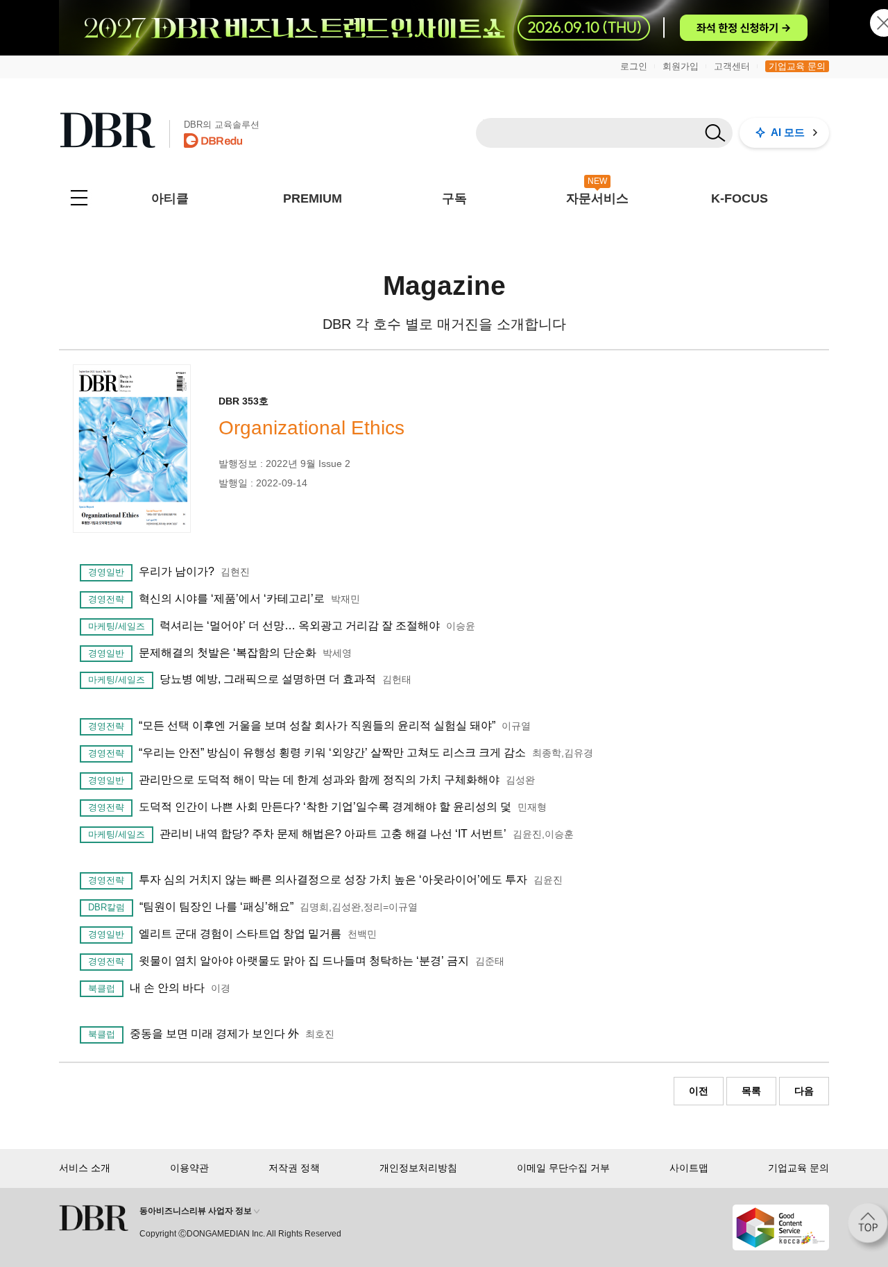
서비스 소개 (84, 1167)
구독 (454, 198)
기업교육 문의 (797, 66)
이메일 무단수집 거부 (563, 1167)
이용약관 (189, 1167)
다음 (804, 1090)
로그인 (633, 66)
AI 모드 (788, 132)
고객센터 (732, 66)
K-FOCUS (739, 198)
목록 (751, 1090)
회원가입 (681, 66)
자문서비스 (597, 198)
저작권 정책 (294, 1167)
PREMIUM (312, 198)
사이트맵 (688, 1167)
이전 (698, 1090)
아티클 (170, 198)
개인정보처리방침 (418, 1167)
